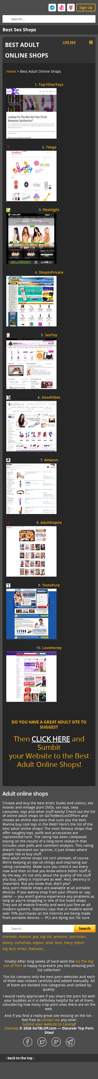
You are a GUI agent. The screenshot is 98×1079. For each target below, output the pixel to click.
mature (25, 936)
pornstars (78, 936)
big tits (46, 936)
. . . (47, 948)
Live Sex (69, 42)
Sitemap (11, 1028)
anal (49, 942)
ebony (8, 942)
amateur (61, 936)
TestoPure (51, 585)
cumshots (23, 942)
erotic (22, 948)
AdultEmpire (51, 523)
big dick (9, 948)
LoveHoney (52, 648)
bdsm (79, 942)
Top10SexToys (51, 85)
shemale (10, 936)
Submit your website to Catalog (48, 1024)
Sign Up (85, 7)
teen (58, 942)
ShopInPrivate (51, 272)
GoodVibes (51, 397)
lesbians (36, 948)
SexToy (51, 335)
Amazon (51, 460)
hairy (68, 942)
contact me (50, 1019)
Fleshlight (51, 210)
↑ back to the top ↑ (20, 1058)
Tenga (51, 147)
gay (35, 936)
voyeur (38, 942)
